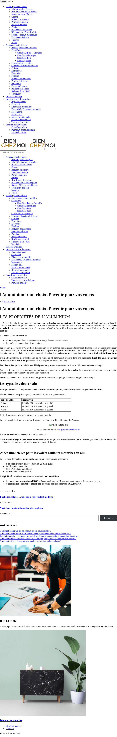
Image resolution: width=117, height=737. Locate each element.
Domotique (16, 71)
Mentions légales (13, 726)
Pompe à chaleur (18, 132)
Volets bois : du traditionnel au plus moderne (21, 508)
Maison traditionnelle (20, 117)
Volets (14, 42)
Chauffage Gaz (24, 60)
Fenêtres (15, 76)
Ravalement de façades (21, 29)
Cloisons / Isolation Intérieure (24, 65)
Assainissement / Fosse (21, 14)
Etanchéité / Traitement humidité (26, 109)
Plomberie (16, 83)
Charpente (16, 104)
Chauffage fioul (24, 58)
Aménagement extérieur (16, 6)
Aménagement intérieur (16, 45)
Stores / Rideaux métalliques (24, 35)
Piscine (14, 27)
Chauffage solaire (19, 127)
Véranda (15, 40)
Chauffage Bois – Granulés (29, 53)
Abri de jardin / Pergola (22, 9)
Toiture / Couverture (20, 122)
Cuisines (15, 68)
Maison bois (16, 114)
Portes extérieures (19, 24)
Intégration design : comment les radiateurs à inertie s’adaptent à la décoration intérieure (39, 536)
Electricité (15, 73)
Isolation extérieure (20, 19)
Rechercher (5, 513)
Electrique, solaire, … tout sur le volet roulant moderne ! (27, 497)
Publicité (10, 728)
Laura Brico (9, 301)
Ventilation (16, 94)
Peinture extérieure (19, 22)
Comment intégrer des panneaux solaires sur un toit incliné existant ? (30, 541)
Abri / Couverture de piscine (24, 11)
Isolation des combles (21, 78)
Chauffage (16, 50)
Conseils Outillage (14, 96)
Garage (14, 17)
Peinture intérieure (19, 81)
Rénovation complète (21, 119)
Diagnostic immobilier (21, 106)
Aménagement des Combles (24, 47)
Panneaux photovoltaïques (23, 130)
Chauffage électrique (26, 55)
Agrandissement (18, 101)
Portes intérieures (19, 86)
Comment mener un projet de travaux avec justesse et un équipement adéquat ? (35, 533)
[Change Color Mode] (1, 137)
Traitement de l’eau (20, 37)
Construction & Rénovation (18, 99)
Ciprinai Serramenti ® (69, 429)
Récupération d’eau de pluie (24, 32)
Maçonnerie (16, 112)
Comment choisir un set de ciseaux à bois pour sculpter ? (25, 531)
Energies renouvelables (16, 124)
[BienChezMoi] (28, 149)
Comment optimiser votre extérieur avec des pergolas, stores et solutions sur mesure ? (38, 538)
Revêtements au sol (20, 88)
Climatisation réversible (22, 63)
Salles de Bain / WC (20, 91)
